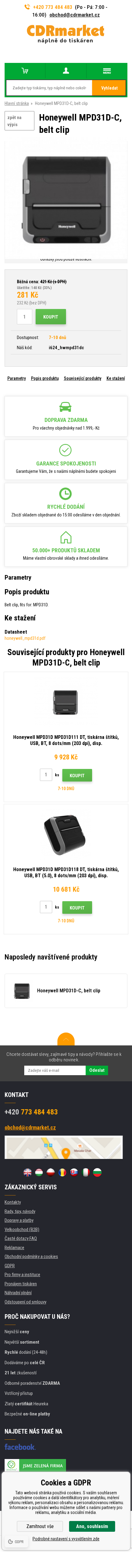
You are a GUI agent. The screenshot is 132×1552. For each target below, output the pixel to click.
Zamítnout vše (40, 1526)
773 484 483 (31, 1112)
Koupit (50, 317)
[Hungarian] (39, 1172)
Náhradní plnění (18, 1292)
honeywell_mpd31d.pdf (25, 638)
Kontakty (13, 1202)
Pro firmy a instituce (22, 1274)
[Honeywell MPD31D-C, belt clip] (66, 198)
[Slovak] (74, 1172)
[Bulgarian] (97, 1172)
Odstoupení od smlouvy (25, 1302)
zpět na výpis (14, 121)
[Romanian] (62, 1172)
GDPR (10, 1265)
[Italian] (85, 1172)
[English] (27, 1172)
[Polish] (50, 1172)
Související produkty (82, 378)
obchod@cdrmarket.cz (74, 15)
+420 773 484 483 (52, 7)
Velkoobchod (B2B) (22, 1229)
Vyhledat (109, 88)
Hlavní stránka (17, 103)
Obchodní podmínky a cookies (31, 1256)
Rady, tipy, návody (20, 1211)
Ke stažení (116, 378)
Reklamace (14, 1247)
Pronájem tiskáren (21, 1284)
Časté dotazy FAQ (21, 1238)
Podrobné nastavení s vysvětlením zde (66, 1538)
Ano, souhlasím (92, 1526)
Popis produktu (45, 378)
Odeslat (96, 1070)
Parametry (16, 378)
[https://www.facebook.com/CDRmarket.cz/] (20, 1447)
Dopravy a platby (19, 1220)
